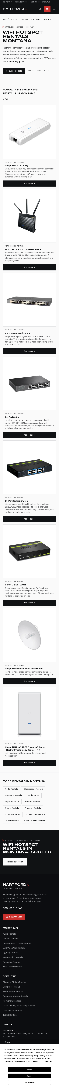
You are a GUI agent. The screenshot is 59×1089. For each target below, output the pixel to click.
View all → (7, 99)
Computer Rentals (13, 795)
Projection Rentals (11, 962)
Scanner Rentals (12, 814)
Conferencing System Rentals (17, 943)
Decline (29, 1076)
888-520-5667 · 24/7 (38, 71)
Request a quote (14, 71)
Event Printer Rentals (13, 991)
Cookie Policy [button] (39, 1058)
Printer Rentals (12, 808)
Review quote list (15, 862)
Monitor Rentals (32, 802)
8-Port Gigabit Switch (15, 585)
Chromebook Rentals (33, 789)
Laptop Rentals (12, 802)
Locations (14, 19)
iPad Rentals (33, 795)
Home (5, 19)
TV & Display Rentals (13, 967)
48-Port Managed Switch (17, 333)
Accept (29, 1070)
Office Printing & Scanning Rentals (19, 1005)
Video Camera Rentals (34, 821)
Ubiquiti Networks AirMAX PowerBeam (24, 668)
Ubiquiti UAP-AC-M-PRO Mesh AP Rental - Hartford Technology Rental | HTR (25, 748)
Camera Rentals (10, 938)
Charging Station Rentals (14, 982)
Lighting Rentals (10, 953)
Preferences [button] (47, 1061)
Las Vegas (8, 1030)
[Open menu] (54, 8)
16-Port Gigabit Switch (16, 501)
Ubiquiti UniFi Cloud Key (16, 165)
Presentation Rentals (13, 957)
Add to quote (29, 183)
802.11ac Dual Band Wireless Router (23, 249)
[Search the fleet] (40, 8)
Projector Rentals (33, 808)
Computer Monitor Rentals (15, 996)
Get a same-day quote (13, 61)
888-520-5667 (13, 908)
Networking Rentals (12, 1001)
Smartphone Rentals (35, 814)
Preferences (30, 1082)
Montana (25, 19)
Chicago (6, 1042)
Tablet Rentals (12, 821)
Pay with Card (15, 917)
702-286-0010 (9, 1037)
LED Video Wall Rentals (14, 948)
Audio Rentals (11, 789)
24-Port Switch (12, 417)
